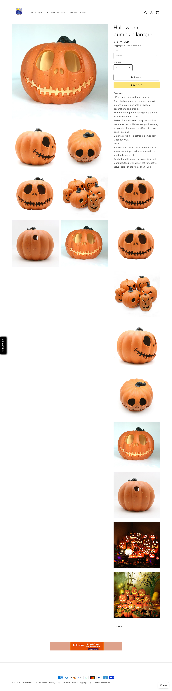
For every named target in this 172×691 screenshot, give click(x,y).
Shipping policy (85, 683)
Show (3, 345)
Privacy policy (54, 683)
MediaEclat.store (26, 683)
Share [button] (119, 626)
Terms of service (69, 683)
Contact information (102, 683)
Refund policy (41, 683)
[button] (78, 12)
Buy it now (136, 85)
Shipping (117, 46)
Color (116, 50)
